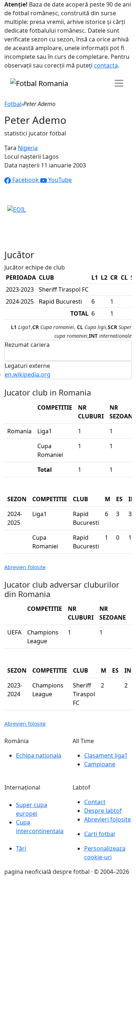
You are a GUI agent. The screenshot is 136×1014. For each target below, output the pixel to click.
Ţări (21, 848)
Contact (95, 802)
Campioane (99, 764)
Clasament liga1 (106, 755)
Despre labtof (103, 811)
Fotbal (12, 104)
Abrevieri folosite (25, 567)
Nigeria (28, 148)
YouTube (59, 180)
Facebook (25, 180)
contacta (106, 65)
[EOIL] (16, 209)
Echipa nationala (38, 755)
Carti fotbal (99, 834)
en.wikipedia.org (27, 374)
